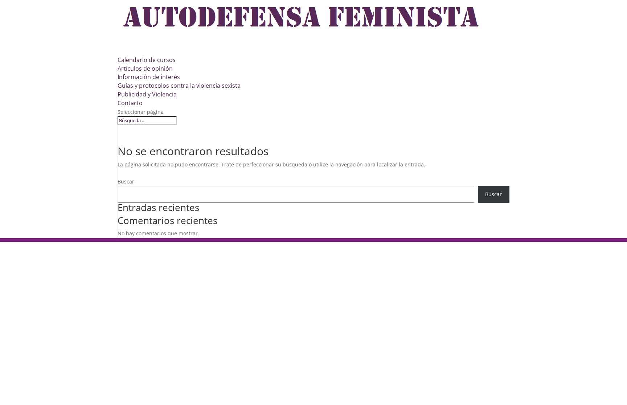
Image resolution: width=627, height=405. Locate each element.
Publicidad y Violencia (147, 94)
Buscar (126, 181)
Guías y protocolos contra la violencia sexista (179, 86)
